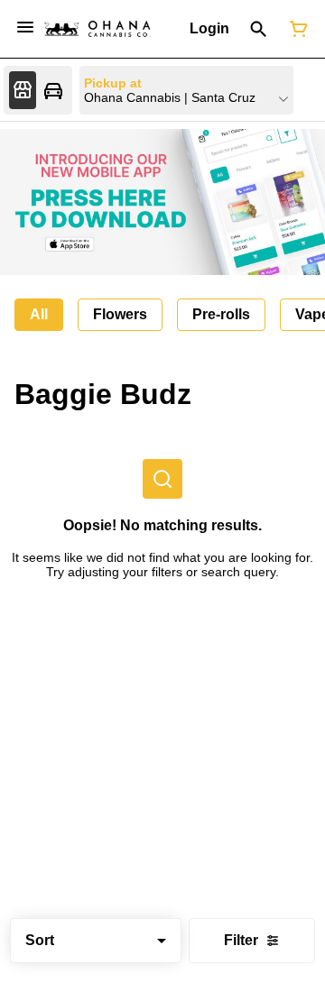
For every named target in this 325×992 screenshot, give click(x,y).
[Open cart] (295, 29)
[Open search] (258, 29)
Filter (241, 940)
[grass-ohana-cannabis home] (97, 29)
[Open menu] (25, 27)
